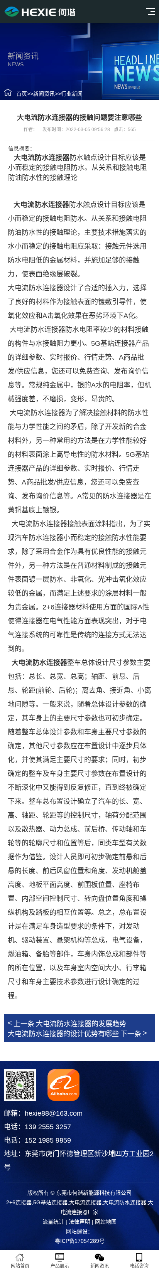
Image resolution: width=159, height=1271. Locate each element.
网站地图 (106, 1222)
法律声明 (79, 1222)
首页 (21, 94)
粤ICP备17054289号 (80, 1241)
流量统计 (53, 1222)
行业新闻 (72, 94)
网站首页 (20, 1266)
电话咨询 (139, 1266)
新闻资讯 (44, 94)
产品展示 (60, 1266)
